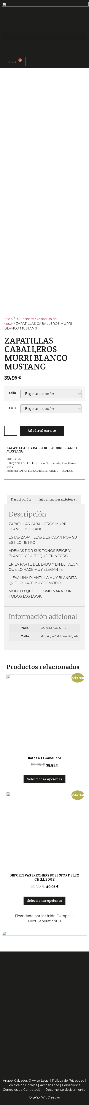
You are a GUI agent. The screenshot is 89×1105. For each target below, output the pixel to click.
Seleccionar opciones (44, 779)
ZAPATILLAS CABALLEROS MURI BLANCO (46, 470)
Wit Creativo (50, 1097)
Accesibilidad (49, 1085)
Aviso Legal (40, 1081)
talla (12, 392)
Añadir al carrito (42, 430)
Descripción (21, 499)
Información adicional (57, 499)
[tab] (21, 499)
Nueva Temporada (49, 463)
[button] (44, 36)
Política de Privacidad (68, 1081)
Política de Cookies (23, 1085)
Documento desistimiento (65, 1090)
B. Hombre (25, 319)
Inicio (8, 319)
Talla (12, 407)
